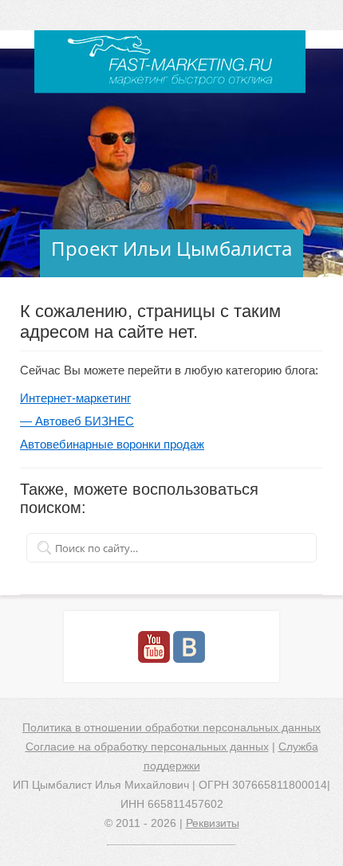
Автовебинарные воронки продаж (112, 444)
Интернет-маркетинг (75, 398)
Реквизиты (212, 823)
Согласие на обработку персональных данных (147, 746)
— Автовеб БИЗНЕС (77, 421)
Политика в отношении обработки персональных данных (171, 727)
